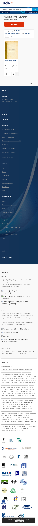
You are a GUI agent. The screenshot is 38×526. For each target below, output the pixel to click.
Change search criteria (31, 12)
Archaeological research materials (11, 141)
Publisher (4, 179)
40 (16, 31)
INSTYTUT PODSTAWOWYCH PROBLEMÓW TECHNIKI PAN (16, 406)
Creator (4, 172)
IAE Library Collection (8, 129)
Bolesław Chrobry (10, 60)
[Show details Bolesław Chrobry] (16, 74)
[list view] (29, 33)
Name (3, 190)
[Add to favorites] (6, 74)
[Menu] (36, 1)
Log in (3, 250)
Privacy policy (6, 231)
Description (5, 187)
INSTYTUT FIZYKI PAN (21, 428)
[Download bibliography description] (9, 74)
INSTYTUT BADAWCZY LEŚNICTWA (22, 376)
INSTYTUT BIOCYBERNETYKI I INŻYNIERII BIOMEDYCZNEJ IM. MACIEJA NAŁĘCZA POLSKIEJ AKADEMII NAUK (18, 426)
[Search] (35, 9)
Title (3, 168)
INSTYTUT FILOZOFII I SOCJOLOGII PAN (21, 391)
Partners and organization (9, 205)
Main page (4, 119)
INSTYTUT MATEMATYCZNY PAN (9, 370)
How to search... (4, 12)
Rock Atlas (5, 144)
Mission (4, 201)
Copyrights (5, 220)
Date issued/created (7, 183)
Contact (4, 238)
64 (19, 31)
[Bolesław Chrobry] (11, 50)
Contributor (5, 176)
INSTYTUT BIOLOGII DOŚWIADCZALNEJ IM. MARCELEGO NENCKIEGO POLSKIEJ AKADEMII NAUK (18, 378)
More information (25, 519)
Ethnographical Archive (8, 152)
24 (14, 31)
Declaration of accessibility (9, 235)
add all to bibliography (11, 33)
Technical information (8, 212)
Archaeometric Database (9, 148)
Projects (4, 208)
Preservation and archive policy (11, 227)
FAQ (3, 216)
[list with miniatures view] (26, 33)
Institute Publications (8, 137)
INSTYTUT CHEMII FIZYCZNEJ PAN (19, 387)
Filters (14, 24)
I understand (19, 521)
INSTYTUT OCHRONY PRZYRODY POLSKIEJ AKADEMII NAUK (16, 404)
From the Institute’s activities (10, 133)
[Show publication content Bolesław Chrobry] (13, 74)
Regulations (5, 223)
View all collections (7, 158)
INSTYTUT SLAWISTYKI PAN (8, 409)
